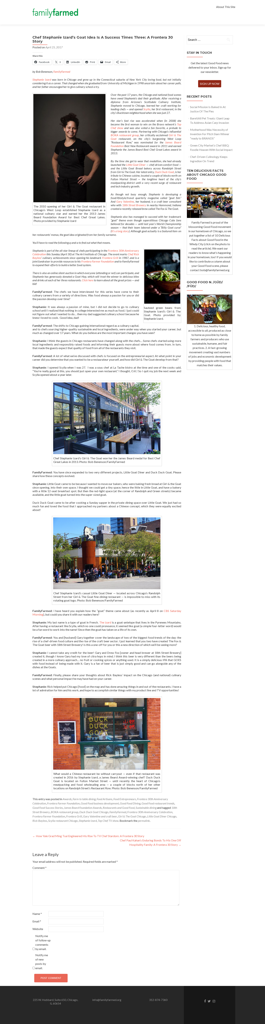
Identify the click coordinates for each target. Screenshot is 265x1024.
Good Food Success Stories (47, 807)
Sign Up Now (209, 83)
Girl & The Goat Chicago (132, 816)
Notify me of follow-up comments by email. (43, 942)
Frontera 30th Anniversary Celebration (149, 812)
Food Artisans (104, 799)
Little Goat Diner (136, 164)
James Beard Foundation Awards (83, 807)
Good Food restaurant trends (158, 803)
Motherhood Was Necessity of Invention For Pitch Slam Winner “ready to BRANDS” (209, 134)
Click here (87, 280)
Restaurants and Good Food (118, 807)
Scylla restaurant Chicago (63, 820)
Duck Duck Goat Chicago (93, 812)
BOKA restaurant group (125, 135)
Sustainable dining (146, 807)
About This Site (225, 6)
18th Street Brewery (134, 205)
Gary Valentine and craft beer (100, 816)
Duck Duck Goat (164, 172)
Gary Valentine (125, 201)
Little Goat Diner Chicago (161, 816)
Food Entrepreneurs (124, 799)
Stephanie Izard (41, 79)
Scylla (146, 109)
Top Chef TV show (108, 820)
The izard (105, 622)
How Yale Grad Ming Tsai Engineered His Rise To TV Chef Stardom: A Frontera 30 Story (88, 836)
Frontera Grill (110, 257)
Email (36, 921)
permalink (144, 820)
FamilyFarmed (61, 71)
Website (37, 929)
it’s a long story (120, 231)
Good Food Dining (130, 803)
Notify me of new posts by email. (41, 961)
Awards (67, 799)
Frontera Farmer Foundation (97, 261)
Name (37, 913)
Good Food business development (100, 803)
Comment (39, 867)
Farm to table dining (84, 799)
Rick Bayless (39, 820)
